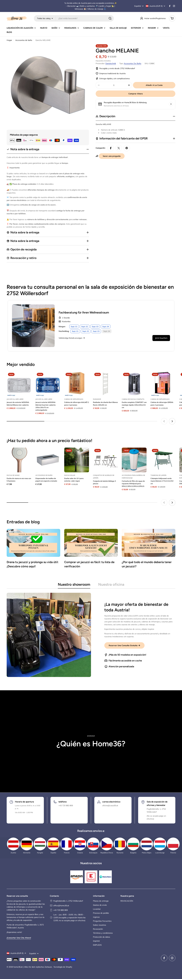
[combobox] (74, 18)
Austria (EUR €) (156, 6)
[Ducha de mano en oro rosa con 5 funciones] (19, 460)
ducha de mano (13, 475)
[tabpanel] (91, 635)
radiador (97, 399)
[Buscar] (110, 18)
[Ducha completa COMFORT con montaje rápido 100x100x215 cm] (134, 383)
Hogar (9, 40)
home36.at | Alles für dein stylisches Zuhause (32, 967)
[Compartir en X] (119, 148)
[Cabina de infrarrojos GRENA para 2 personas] (163, 383)
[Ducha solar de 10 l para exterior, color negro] (76, 460)
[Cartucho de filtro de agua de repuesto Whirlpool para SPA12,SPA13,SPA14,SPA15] (134, 460)
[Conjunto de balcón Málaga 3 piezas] (105, 460)
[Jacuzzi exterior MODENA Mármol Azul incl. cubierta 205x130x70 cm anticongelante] (47, 383)
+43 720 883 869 (60, 910)
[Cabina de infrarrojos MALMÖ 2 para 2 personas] (76, 383)
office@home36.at (61, 905)
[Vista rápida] (27, 377)
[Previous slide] (164, 421)
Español (137, 6)
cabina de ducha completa (133, 399)
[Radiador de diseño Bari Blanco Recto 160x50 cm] (105, 383)
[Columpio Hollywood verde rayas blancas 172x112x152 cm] (163, 460)
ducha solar (69, 475)
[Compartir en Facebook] (111, 148)
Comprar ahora (135, 93)
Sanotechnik (110, 63)
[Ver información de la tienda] (171, 104)
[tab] (74, 585)
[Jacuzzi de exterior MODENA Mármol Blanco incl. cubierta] (19, 383)
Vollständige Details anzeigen (70, 338)
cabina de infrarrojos (73, 399)
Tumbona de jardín (158, 475)
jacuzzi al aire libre (15, 399)
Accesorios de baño (23, 40)
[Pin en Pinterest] (127, 148)
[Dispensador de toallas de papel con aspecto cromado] (47, 460)
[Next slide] (172, 421)
